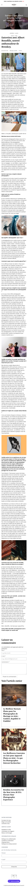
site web (15, 630)
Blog (16, 35)
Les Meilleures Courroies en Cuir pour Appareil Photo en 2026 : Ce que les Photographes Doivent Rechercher (14, 758)
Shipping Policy (5, 842)
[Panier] (26, 5)
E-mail (3, 656)
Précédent (12, 33)
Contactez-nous (6, 823)
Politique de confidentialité (9, 839)
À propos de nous (6, 820)
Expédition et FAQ (6, 829)
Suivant (16, 33)
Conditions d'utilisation (8, 840)
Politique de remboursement (9, 844)
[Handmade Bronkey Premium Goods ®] (14, 5)
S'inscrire (14, 866)
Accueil (12, 35)
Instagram (18, 628)
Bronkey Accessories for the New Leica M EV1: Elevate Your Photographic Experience (13, 795)
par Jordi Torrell (4, 50)
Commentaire (5, 662)
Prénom (4, 853)
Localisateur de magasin (8, 831)
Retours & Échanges (7, 833)
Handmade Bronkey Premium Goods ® (15, 885)
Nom (3, 650)
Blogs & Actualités (6, 822)
